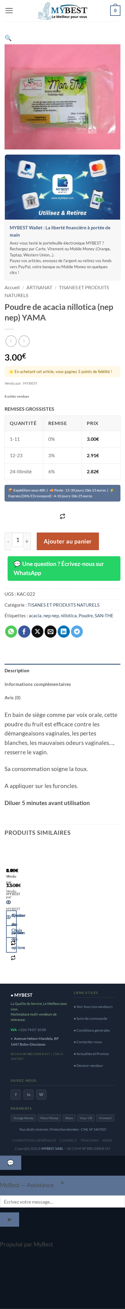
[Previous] (9, 911)
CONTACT (68, 1140)
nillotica (69, 615)
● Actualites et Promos (91, 1053)
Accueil (12, 287)
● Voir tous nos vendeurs (93, 1006)
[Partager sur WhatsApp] (11, 631)
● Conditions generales (92, 1030)
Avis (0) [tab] (13, 697)
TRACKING (89, 1140)
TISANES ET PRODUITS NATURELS (64, 605)
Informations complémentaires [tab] (38, 684)
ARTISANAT (39, 287)
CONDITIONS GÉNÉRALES (34, 1140)
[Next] (28, 911)
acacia (35, 615)
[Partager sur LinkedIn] (64, 631)
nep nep (51, 615)
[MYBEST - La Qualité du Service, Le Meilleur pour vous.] (62, 10)
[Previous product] (24, 341)
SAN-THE (104, 615)
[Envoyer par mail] (51, 631)
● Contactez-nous (88, 1042)
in (28, 1094)
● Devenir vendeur (88, 1065)
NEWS (107, 1140)
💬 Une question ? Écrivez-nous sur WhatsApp (59, 568)
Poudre (86, 615)
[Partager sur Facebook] (24, 631)
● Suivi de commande (90, 1018)
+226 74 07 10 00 (32, 1029)
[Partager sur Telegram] (77, 631)
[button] (9, 10)
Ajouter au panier (68, 541)
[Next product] (11, 341)
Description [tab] (17, 670)
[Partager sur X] (38, 631)
